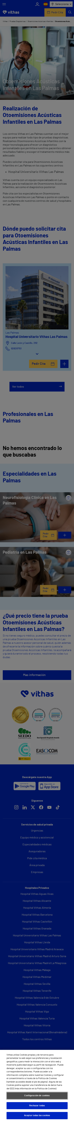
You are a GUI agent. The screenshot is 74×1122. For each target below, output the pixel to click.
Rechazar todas (37, 1106)
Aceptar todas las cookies (37, 1115)
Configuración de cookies (37, 1095)
